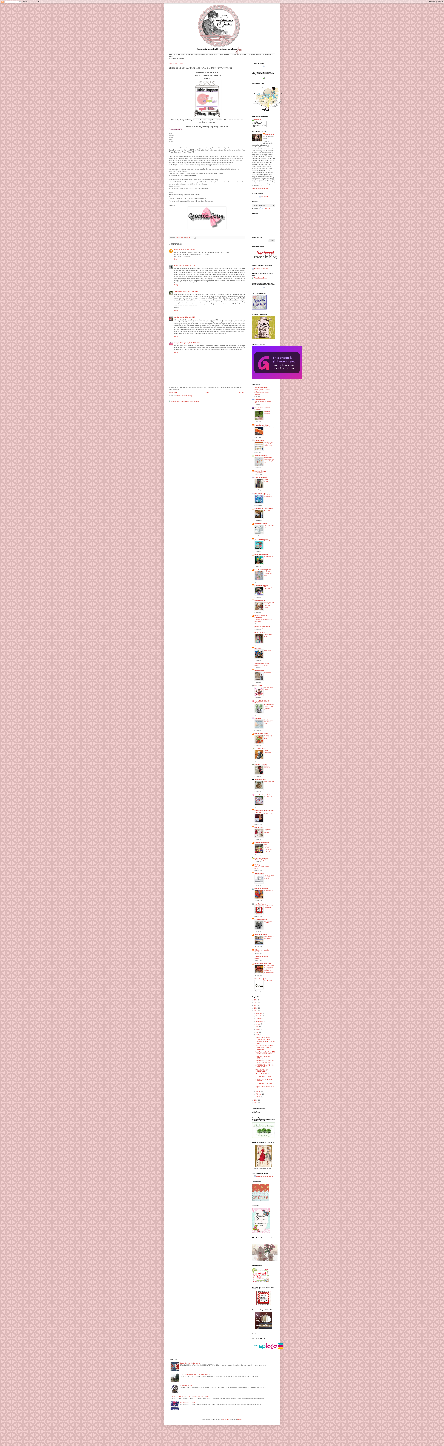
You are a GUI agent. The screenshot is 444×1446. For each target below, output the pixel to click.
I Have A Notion (259, 600)
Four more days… (259, 628)
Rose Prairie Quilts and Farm (263, 508)
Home (207, 392)
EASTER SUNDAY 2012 (263, 1076)
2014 (256, 1005)
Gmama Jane (269, 134)
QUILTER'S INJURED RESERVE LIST (262, 1070)
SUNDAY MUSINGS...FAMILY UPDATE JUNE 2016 (196, 1374)
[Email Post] (194, 237)
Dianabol (256, 958)
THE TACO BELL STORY (188, 1402)
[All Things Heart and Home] (263, 1176)
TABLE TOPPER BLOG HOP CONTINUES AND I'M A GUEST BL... (264, 1047)
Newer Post (173, 392)
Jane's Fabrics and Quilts (262, 795)
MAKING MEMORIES (262, 1074)
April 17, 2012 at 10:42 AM (187, 265)
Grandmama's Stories (261, 843)
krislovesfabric (259, 670)
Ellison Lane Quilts (260, 979)
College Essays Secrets (261, 665)
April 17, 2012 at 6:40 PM (187, 317)
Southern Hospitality (261, 387)
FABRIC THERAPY (260, 524)
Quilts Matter (267, 650)
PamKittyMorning (260, 471)
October (258, 1018)
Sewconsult (178, 291)
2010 (256, 1103)
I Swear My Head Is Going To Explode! (269, 876)
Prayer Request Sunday (263, 1037)
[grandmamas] (257, 120)
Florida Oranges (268, 890)
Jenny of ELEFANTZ (261, 456)
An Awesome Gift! (269, 781)
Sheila (171, 139)
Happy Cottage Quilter (261, 425)
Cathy (176, 265)
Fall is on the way (269, 427)
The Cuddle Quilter (260, 633)
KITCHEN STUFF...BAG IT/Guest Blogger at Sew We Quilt (265, 1041)
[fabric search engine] (260, 278)
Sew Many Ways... (260, 904)
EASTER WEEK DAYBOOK (264, 1083)
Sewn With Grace (260, 749)
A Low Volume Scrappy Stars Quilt (268, 573)
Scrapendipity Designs (261, 663)
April (257, 1035)
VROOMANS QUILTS (261, 539)
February (259, 1094)
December (259, 1013)
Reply (176, 259)
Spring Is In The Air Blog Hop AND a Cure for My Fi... (265, 1061)
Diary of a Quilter (260, 399)
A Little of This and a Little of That (268, 737)
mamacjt (257, 865)
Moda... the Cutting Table (262, 626)
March (258, 1091)
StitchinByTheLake (260, 764)
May (257, 1032)
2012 (256, 1011)
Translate (267, 208)
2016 (256, 1000)
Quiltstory (257, 718)
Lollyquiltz (257, 648)
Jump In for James (260, 934)
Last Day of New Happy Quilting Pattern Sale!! (268, 443)
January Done (268, 541)
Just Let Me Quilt (259, 493)
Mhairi (176, 249)
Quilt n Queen (258, 827)
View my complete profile (260, 188)
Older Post (241, 392)
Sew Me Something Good (262, 570)
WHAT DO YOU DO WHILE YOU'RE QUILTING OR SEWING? (268, 848)
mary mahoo (178, 343)
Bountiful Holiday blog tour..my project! (268, 721)
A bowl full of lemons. (261, 858)
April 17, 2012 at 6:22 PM (190, 291)
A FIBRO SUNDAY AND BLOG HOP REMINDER (265, 1066)
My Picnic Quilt (268, 796)
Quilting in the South (261, 733)
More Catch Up (268, 556)
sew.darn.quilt (259, 873)
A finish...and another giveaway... (267, 830)
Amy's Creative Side (261, 957)
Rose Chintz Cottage (261, 585)
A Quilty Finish (268, 980)
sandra (176, 317)
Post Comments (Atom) (184, 396)
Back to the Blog (268, 814)
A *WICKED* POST (186, 1385)
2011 (256, 1100)
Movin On (257, 951)
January (258, 1097)
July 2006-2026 (258, 473)
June (257, 1029)
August (258, 1024)
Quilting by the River (261, 888)
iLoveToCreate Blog (260, 919)
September (259, 1021)
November (259, 1016)
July (257, 1027)
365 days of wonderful (261, 950)
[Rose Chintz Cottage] (265, 1260)
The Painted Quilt (260, 779)
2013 (256, 1008)
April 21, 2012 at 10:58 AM (191, 343)
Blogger (239, 1419)
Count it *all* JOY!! (260, 478)
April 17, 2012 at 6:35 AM (187, 249)
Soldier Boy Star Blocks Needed (190, 1363)
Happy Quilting (259, 440)
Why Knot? (258, 686)
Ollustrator (225, 1419)
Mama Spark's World (261, 554)
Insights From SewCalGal (262, 963)
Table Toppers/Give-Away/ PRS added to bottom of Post (265, 1052)
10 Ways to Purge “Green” (261, 860)
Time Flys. (267, 510)
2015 (256, 1003)
